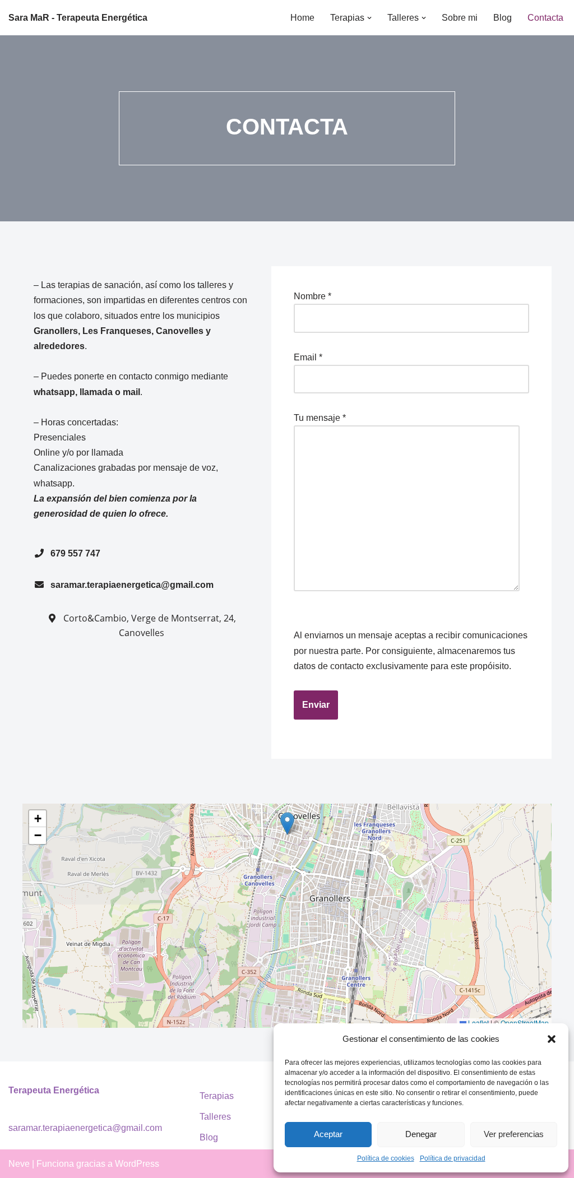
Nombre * (312, 296)
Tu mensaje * (320, 418)
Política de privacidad (452, 1158)
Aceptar (328, 1134)
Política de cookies (385, 1158)
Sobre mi (460, 17)
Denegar (421, 1134)
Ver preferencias (514, 1134)
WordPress (137, 1163)
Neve (19, 1163)
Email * (308, 357)
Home (302, 17)
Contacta (545, 17)
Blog (502, 17)
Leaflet (477, 1022)
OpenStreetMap (525, 1022)
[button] (551, 1039)
